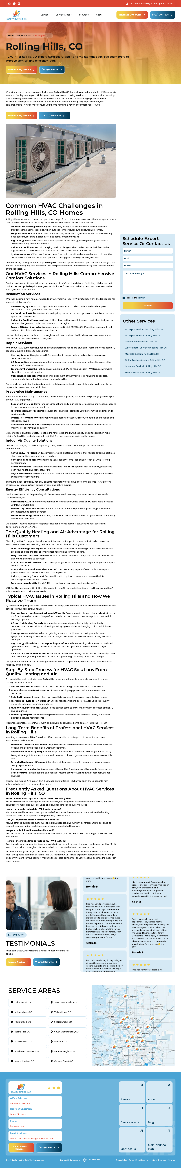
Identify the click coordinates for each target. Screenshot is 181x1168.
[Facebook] (14, 3)
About (99, 14)
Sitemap (171, 1160)
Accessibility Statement (156, 1160)
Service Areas (24, 35)
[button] (46, 14)
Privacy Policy (121, 1160)
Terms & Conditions (137, 1160)
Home (11, 35)
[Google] (9, 3)
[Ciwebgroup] (91, 1160)
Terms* (141, 298)
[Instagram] (19, 3)
